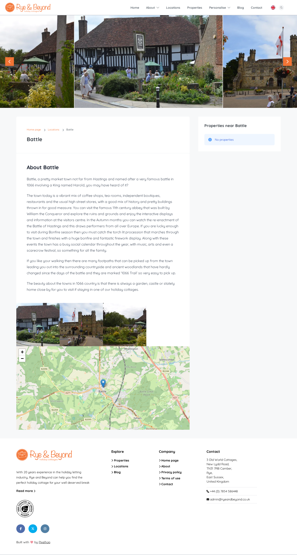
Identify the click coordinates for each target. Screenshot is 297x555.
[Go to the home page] (27, 7)
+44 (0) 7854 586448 (223, 491)
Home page (169, 460)
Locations (120, 466)
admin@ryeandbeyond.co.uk (230, 499)
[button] (103, 383)
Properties (121, 460)
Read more (25, 491)
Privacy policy (171, 472)
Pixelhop (44, 542)
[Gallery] (148, 61)
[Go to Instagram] (45, 528)
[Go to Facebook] (20, 528)
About (165, 466)
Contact (166, 484)
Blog (117, 472)
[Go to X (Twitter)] (32, 528)
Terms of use (170, 478)
